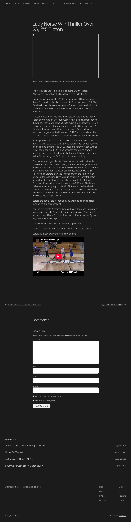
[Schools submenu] (29, 3)
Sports (35, 3)
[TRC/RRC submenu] (50, 3)
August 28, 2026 (120, 459)
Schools (25, 3)
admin (41, 81)
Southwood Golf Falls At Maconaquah (24, 466)
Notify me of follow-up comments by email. (48, 396)
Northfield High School (70, 81)
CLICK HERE (39, 233)
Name (34, 367)
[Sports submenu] (38, 3)
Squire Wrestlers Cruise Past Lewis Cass (24, 304)
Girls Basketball (57, 81)
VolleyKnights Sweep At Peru (19, 459)
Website (35, 386)
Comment (36, 340)
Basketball (48, 81)
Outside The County (71, 3)
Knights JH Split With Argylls (112, 304)
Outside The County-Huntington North (25, 445)
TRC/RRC (45, 3)
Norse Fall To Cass (14, 452)
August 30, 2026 (120, 446)
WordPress (122, 516)
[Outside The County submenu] (80, 3)
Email (34, 376)
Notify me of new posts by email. (45, 401)
